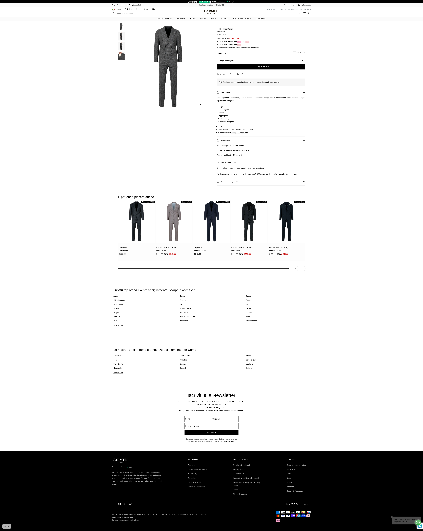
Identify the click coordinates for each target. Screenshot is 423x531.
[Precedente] (188, 5)
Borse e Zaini (251, 360)
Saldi (289, 474)
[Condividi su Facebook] (227, 74)
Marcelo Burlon (186, 312)
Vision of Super (186, 321)
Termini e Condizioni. (252, 48)
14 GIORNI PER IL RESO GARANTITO (288, 9)
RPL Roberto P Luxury (166, 247)
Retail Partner (129, 517)
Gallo (248, 304)
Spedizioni (192, 478)
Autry (115, 296)
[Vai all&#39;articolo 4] (121, 56)
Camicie (183, 364)
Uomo (146, 9)
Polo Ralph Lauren (187, 317)
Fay (181, 304)
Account (191, 465)
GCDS (116, 308)
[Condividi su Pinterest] (234, 74)
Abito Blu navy (200, 251)
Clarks (248, 300)
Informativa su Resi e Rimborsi (246, 478)
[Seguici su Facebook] (113, 504)
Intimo (248, 356)
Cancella (149, 13)
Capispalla (117, 368)
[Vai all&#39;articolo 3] (121, 46)
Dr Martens (118, 304)
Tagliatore (221, 32)
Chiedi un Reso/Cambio (197, 469)
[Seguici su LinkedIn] (125, 504)
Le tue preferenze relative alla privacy (125, 520)
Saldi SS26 (180, 19)
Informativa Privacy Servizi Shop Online (246, 483)
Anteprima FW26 (164, 19)
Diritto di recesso (240, 494)
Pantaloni (183, 360)
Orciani (249, 312)
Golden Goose (185, 308)
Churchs (183, 300)
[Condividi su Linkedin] (238, 74)
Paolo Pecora (118, 317)
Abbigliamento (242, 133)
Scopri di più (137, 5)
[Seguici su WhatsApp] (130, 504)
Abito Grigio (161, 251)
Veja (115, 321)
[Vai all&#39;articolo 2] (121, 36)
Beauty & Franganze (242, 19)
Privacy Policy (230, 441)
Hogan (116, 312)
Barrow (182, 296)
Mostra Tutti (118, 325)
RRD (248, 317)
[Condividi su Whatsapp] (245, 74)
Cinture (249, 368)
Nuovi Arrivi (291, 469)
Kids (153, 9)
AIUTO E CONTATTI (306, 9)
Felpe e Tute (185, 356)
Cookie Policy (238, 474)
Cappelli (183, 368)
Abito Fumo (123, 251)
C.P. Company (119, 300)
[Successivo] (234, 5)
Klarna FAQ (192, 474)
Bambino (224, 19)
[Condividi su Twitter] (230, 74)
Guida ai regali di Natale (296, 465)
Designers (261, 19)
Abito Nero (235, 251)
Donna (138, 9)
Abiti (233, 133)
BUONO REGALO (270, 9)
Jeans (115, 360)
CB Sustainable (194, 482)
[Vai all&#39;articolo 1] (121, 26)
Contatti (236, 490)
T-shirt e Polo (118, 364)
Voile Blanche (251, 321)
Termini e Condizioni (241, 465)
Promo (193, 19)
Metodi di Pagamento (196, 487)
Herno (248, 308)
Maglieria (249, 364)
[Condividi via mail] (242, 74)
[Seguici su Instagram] (119, 504)
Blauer (248, 296)
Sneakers (117, 356)
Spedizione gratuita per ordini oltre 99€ (211, 5)
